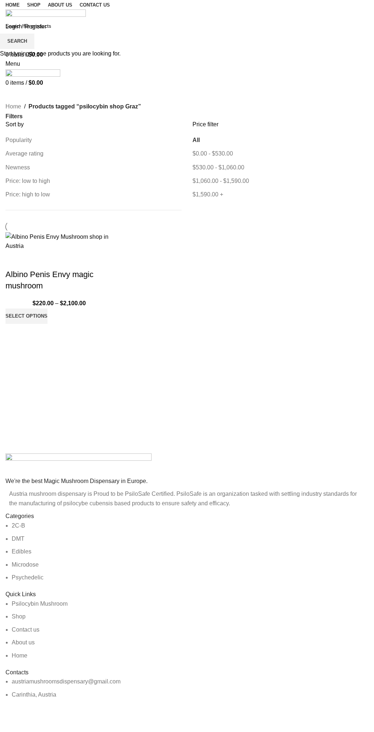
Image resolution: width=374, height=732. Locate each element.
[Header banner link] (187, 366)
